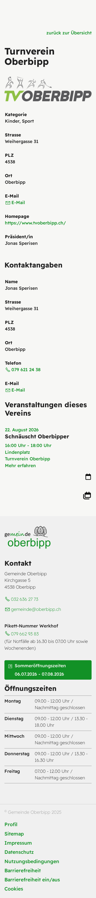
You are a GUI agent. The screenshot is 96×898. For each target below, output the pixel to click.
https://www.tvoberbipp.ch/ (35, 223)
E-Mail (12, 196)
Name (11, 281)
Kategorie (16, 114)
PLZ (9, 155)
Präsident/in (19, 236)
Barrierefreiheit (22, 870)
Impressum (18, 843)
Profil (10, 824)
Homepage (17, 216)
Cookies (13, 889)
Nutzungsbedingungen (31, 861)
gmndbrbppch (36, 609)
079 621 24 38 (26, 369)
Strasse (13, 135)
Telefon (13, 363)
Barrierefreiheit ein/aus (32, 879)
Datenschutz (19, 852)
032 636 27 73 (24, 599)
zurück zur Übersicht (69, 33)
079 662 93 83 (25, 634)
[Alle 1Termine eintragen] (87, 495)
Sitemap (14, 834)
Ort (8, 175)
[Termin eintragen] (88, 478)
